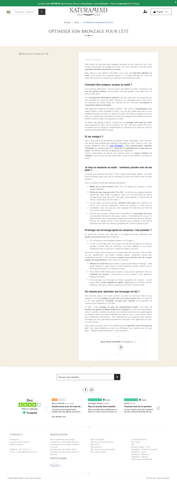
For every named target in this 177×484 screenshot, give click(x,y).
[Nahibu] (68, 464)
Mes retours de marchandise (102, 441)
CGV (133, 444)
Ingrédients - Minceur (139, 456)
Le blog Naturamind (139, 439)
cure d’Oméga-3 (116, 145)
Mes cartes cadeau (98, 451)
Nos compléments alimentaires (62, 439)
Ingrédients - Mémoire (140, 454)
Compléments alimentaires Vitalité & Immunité (64, 445)
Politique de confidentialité (141, 459)
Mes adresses (96, 446)
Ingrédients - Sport (138, 451)
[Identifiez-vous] (144, 11)
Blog (77, 22)
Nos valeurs (136, 441)
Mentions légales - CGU (140, 446)
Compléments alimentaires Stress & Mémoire (64, 453)
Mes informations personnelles (103, 449)
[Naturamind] (88, 11)
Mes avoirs (95, 444)
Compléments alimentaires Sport (63, 449)
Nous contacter (163, 478)
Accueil (67, 22)
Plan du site (151, 478)
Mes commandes (97, 439)
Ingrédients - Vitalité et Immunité (144, 449)
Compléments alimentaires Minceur (64, 441)
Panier (162, 11)
